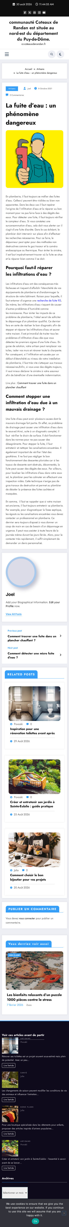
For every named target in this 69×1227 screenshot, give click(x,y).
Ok (35, 1221)
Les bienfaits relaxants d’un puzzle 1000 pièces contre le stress (34, 997)
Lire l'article (9, 1065)
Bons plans (27, 1107)
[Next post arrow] (60, 655)
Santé (24, 1073)
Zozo (29, 1005)
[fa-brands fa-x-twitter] (29, 12)
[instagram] (39, 12)
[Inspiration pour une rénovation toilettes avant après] (34, 703)
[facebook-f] (25, 12)
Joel (29, 88)
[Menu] (6, 54)
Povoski (18, 724)
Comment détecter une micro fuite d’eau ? (31, 655)
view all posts (14, 614)
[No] (64, 1213)
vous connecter (27, 918)
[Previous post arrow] (60, 636)
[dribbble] (34, 12)
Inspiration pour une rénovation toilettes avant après (32, 731)
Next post (13, 647)
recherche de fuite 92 (49, 300)
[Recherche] (52, 54)
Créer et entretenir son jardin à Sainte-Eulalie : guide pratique (32, 804)
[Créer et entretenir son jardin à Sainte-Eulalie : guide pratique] (34, 776)
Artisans (11, 88)
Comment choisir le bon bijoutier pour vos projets (28, 877)
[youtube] (44, 12)
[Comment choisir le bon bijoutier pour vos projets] (34, 849)
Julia (16, 870)
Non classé (14, 955)
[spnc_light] (60, 54)
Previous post (15, 630)
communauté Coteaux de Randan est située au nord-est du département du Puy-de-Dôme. (33, 30)
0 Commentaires (17, 95)
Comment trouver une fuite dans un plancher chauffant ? (32, 638)
